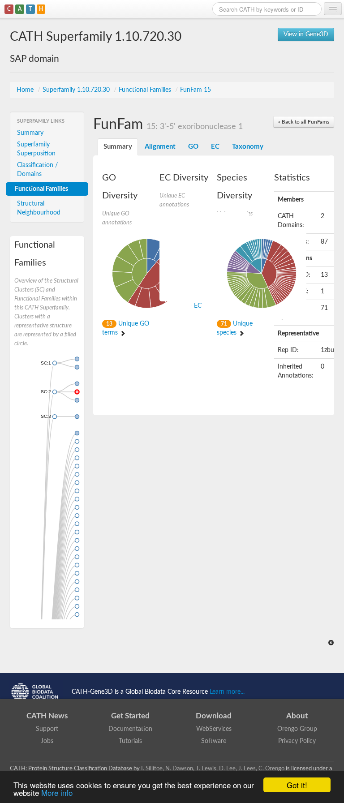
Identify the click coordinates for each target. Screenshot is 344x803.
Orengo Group (297, 729)
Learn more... (227, 692)
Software (213, 741)
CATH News (47, 716)
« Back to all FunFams (303, 122)
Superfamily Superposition (36, 149)
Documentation (130, 729)
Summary (30, 133)
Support (47, 729)
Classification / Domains (37, 169)
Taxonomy (247, 146)
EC (215, 146)
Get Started (130, 716)
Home (26, 90)
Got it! (297, 784)
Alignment (160, 146)
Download (214, 716)
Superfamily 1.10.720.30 (77, 90)
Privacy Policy (297, 741)
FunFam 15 (195, 90)
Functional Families (146, 90)
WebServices (214, 729)
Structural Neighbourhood (38, 208)
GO (193, 146)
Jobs (47, 741)
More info (57, 792)
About (297, 716)
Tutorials (130, 741)
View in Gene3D (306, 34)
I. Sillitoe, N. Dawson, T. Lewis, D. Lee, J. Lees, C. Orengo (212, 768)
